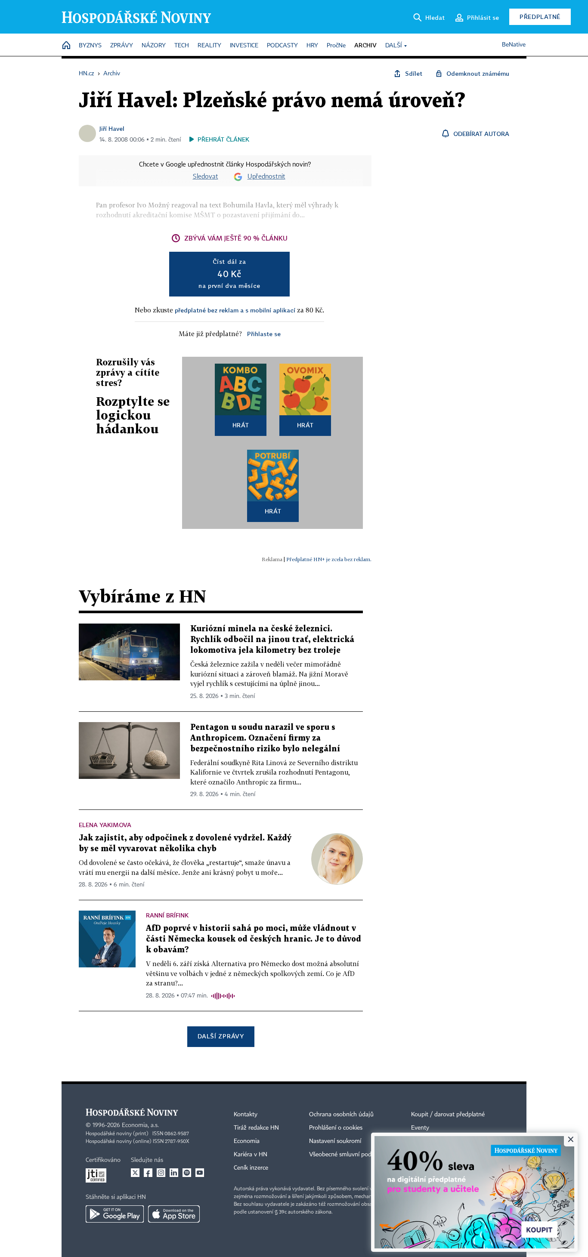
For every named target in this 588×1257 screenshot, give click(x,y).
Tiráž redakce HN (256, 1128)
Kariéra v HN (250, 1155)
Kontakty (245, 1115)
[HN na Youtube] (199, 1172)
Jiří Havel (111, 128)
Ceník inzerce (251, 1168)
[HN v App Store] (174, 1214)
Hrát (240, 425)
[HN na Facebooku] (148, 1172)
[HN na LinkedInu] (174, 1172)
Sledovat (205, 177)
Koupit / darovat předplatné (448, 1115)
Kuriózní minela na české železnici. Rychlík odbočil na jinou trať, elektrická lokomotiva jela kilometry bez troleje (272, 639)
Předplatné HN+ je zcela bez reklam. (328, 559)
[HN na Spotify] (187, 1172)
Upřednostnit (266, 177)
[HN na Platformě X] (135, 1172)
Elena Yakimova (105, 824)
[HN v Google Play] (115, 1214)
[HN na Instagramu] (161, 1172)
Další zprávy (221, 1036)
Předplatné (540, 16)
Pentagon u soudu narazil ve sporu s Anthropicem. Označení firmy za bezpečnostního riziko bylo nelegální (265, 738)
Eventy (420, 1128)
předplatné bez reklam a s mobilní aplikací (235, 310)
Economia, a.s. (140, 1125)
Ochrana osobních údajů (341, 1115)
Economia (247, 1141)
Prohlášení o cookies (335, 1128)
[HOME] (66, 46)
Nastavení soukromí (335, 1141)
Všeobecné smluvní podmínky (348, 1155)
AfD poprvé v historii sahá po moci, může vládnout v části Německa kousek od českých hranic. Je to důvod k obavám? (253, 939)
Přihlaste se (264, 333)
